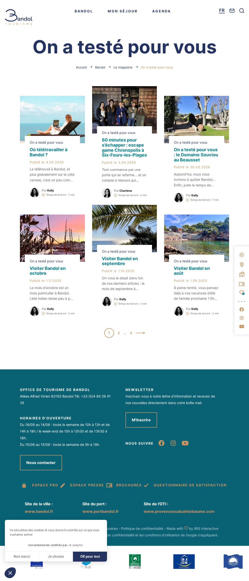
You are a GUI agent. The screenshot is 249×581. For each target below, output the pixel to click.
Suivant (140, 333)
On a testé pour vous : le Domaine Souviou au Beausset (196, 154)
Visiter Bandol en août (192, 271)
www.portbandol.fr (100, 511)
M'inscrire (141, 419)
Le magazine (123, 67)
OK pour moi (90, 556)
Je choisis (56, 556)
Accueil (81, 67)
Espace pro (45, 485)
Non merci (22, 556)
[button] (10, 573)
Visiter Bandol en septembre (120, 261)
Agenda (161, 11)
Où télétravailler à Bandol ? (48, 152)
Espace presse (87, 485)
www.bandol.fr (39, 511)
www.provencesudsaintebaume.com (179, 511)
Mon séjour (123, 11)
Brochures (129, 485)
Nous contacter (41, 462)
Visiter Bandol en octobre (48, 271)
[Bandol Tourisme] (18, 17)
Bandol (84, 11)
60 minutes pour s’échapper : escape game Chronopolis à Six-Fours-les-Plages (124, 147)
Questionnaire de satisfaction (190, 485)
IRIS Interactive (206, 528)
